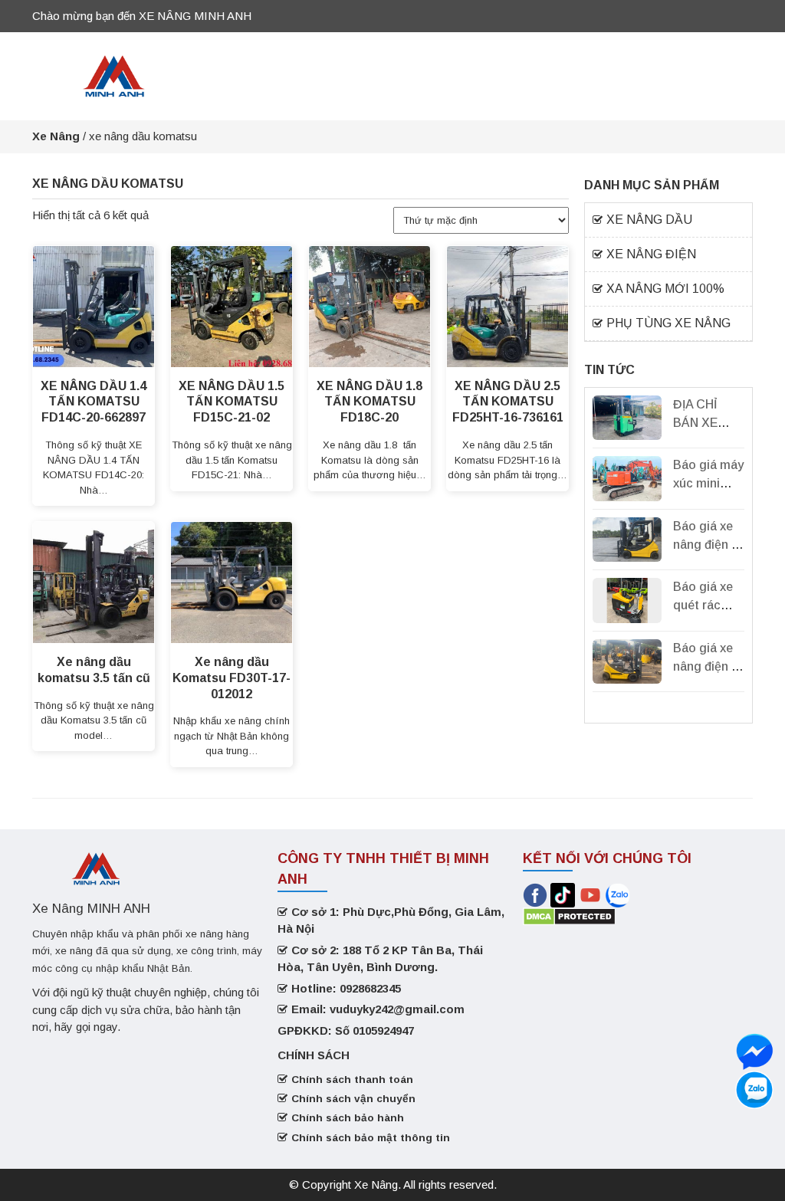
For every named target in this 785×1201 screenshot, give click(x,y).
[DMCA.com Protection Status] (569, 915)
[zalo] (754, 1051)
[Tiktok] (562, 894)
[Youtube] (592, 894)
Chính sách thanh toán (352, 1079)
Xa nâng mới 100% (665, 288)
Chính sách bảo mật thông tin (370, 1138)
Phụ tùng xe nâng (668, 323)
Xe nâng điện (651, 254)
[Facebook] (535, 894)
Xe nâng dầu (649, 219)
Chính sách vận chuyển (353, 1098)
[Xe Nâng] (114, 74)
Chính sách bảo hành (347, 1118)
